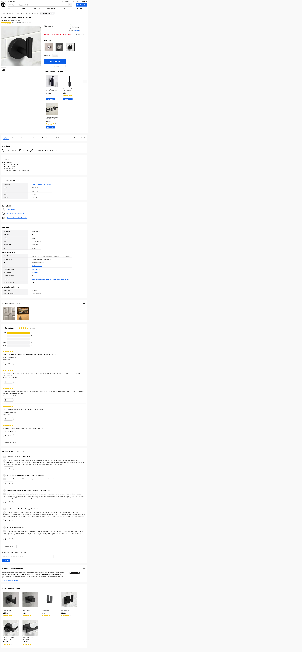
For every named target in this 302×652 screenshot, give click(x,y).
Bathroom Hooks (37, 266)
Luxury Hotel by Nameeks (13, 20)
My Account (65, 1)
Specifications (25, 138)
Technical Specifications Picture (41, 184)
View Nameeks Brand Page (10, 580)
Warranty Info (11, 210)
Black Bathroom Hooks (63, 279)
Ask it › (6, 561)
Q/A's (74, 138)
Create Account (10, 1)
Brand (83, 138)
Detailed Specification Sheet (15, 214)
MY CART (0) (81, 5)
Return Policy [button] (76, 30)
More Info (44, 138)
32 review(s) (15, 22)
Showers (37, 9)
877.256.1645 (84, 1)
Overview (15, 138)
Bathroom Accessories (38, 279)
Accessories (51, 9)
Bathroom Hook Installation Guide (17, 218)
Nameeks (35, 272)
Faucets (79, 9)
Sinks (8, 9)
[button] (49, 47)
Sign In (2, 1)
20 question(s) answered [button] (25, 22)
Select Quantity (60, 55)
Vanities (22, 9)
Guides (35, 138)
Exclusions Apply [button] (79, 35)
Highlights (6, 138)
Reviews (65, 138)
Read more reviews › (10, 442)
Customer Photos (55, 138)
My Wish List (76, 1)
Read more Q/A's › (10, 546)
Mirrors (65, 9)
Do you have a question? (8, 142)
